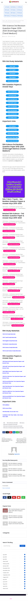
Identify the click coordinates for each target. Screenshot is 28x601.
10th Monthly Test (12, 133)
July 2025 (14, 554)
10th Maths (12, 73)
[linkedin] (14, 432)
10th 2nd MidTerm (12, 99)
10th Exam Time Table (12, 137)
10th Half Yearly (12, 103)
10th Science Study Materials (9, 347)
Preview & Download (9, 210)
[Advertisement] (14, 598)
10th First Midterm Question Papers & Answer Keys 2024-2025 (16, 469)
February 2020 (14, 563)
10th (6, 20)
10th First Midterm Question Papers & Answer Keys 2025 (15, 464)
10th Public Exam (12, 117)
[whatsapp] (17, 432)
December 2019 (14, 568)
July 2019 (14, 579)
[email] (20, 432)
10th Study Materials (12, 141)
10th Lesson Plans (12, 130)
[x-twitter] (7, 432)
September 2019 (14, 575)
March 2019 (14, 588)
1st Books (7, 7)
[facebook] (3, 432)
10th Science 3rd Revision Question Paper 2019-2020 (13, 427)
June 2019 (14, 581)
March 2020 (14, 561)
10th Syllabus (12, 126)
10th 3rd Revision (12, 114)
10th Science (12, 77)
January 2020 (14, 566)
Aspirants (5, 36)
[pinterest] (10, 432)
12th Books (19, 15)
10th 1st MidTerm (12, 91)
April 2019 (14, 586)
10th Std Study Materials (8, 334)
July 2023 (14, 559)
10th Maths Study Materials (9, 344)
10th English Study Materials (9, 340)
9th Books (19, 12)
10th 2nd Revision (12, 110)
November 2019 (14, 570)
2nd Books (13, 7)
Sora (11, 598)
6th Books (19, 10)
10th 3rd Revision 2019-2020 (12, 422)
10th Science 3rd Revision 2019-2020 (10, 424)
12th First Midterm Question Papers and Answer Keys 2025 (16, 522)
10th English (12, 70)
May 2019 (14, 584)
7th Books (6, 12)
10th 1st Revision (12, 106)
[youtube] (19, 497)
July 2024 (14, 557)
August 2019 (14, 577)
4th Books (6, 10)
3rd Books (19, 7)
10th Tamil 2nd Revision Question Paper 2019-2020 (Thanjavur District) (17, 510)
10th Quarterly (12, 95)
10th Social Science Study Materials (11, 350)
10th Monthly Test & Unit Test (10, 411)
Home (3, 20)
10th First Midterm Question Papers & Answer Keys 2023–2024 (16, 475)
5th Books (13, 10)
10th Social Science (12, 81)
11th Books (13, 15)
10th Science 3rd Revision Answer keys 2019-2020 (12, 426)
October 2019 (14, 572)
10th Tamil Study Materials (9, 337)
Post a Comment (6, 488)
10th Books (7, 15)
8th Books (13, 12)
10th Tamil (12, 66)
